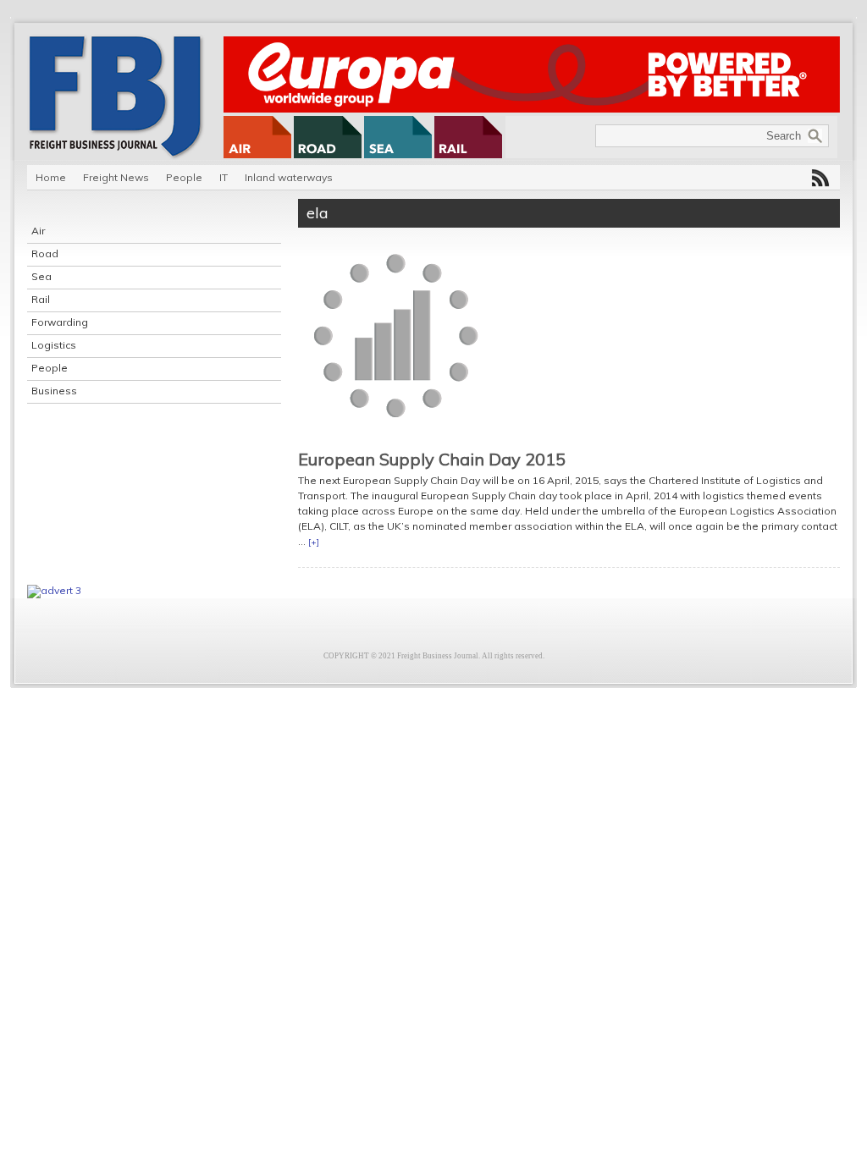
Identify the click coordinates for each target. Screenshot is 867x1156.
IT (223, 177)
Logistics (53, 345)
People (184, 177)
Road (44, 253)
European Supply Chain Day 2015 (432, 459)
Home (51, 177)
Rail (40, 299)
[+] (313, 542)
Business (54, 390)
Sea (41, 276)
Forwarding (59, 322)
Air (38, 230)
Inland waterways (289, 177)
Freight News (116, 177)
